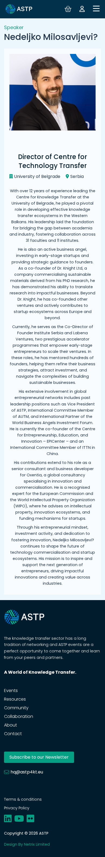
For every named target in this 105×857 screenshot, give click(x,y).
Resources (15, 699)
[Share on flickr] (30, 819)
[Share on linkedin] (8, 819)
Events (11, 690)
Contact (13, 734)
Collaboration (18, 716)
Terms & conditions (23, 799)
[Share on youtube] (19, 819)
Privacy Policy (16, 808)
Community (16, 708)
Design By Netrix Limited (27, 844)
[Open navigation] (96, 9)
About (10, 725)
